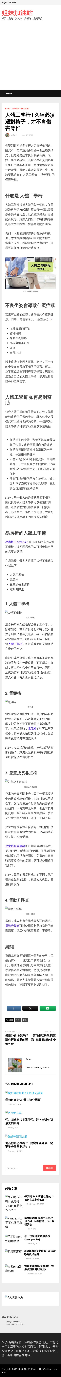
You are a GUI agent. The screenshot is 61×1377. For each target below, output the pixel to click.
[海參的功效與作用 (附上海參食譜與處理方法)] (13, 1266)
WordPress (48, 1369)
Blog (7, 108)
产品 (18, 1020)
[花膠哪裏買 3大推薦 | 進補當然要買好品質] (13, 1251)
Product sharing (20, 108)
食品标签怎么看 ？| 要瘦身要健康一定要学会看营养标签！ (29, 1144)
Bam (4, 1372)
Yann (15, 135)
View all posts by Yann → (38, 1067)
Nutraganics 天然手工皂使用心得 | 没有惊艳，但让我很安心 (39, 1221)
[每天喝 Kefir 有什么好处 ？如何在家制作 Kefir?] (13, 1197)
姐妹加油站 (17, 13)
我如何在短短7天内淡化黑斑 (23, 1099)
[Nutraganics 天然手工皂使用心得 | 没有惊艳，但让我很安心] (13, 1218)
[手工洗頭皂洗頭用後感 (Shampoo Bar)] (13, 1236)
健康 (25, 1020)
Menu (9, 93)
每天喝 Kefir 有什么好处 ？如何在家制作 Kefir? (39, 1198)
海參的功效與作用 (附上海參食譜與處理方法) (39, 1267)
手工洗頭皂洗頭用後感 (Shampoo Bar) (37, 1238)
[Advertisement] (30, 57)
